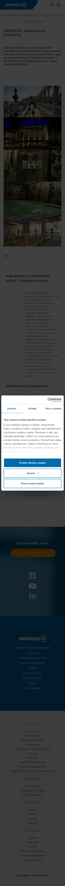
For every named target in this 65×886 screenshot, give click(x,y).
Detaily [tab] (32, 408)
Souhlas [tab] (11, 408)
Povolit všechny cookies (32, 462)
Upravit (31, 473)
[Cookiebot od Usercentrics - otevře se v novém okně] (47, 400)
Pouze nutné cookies (32, 483)
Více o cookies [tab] (53, 408)
